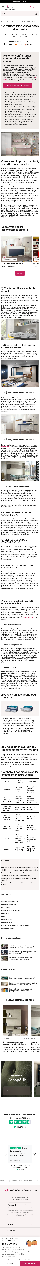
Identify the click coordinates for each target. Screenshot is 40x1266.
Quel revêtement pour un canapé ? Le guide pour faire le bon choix (22, 990)
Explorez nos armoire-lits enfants (17, 85)
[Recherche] (35, 13)
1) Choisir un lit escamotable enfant (13, 873)
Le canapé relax (6, 922)
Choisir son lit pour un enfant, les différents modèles (19, 870)
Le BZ (3, 916)
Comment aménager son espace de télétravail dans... (14, 1043)
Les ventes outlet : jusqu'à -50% (20, 1)
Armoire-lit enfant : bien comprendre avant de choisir (20, 867)
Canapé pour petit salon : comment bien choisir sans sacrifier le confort (23, 984)
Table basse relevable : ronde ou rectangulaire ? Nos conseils (20, 958)
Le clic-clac (5, 913)
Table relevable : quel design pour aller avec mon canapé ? (22, 952)
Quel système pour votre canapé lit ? (22, 978)
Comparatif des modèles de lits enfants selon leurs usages (19, 883)
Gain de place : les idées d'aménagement (15, 925)
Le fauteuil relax (6, 919)
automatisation (28, 617)
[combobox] (20, 13)
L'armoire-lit (9, 21)
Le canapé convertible (9, 904)
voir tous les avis (20, 1132)
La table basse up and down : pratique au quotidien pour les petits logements (23, 946)
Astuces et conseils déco (10, 901)
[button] (3, 7)
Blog (2, 21)
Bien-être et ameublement (10, 910)
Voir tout (20, 273)
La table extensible (7, 928)
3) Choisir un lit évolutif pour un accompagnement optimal (18, 879)
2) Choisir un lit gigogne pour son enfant (15, 875)
